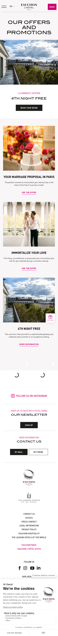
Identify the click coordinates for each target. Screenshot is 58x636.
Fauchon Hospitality (29, 533)
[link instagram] (26, 568)
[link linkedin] (38, 568)
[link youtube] (32, 568)
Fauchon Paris (29, 545)
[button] (12, 6)
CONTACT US (29, 514)
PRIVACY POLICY (29, 529)
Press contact (29, 521)
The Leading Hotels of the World (29, 537)
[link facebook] (20, 568)
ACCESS (29, 518)
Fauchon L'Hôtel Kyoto (29, 549)
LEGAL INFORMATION (29, 525)
